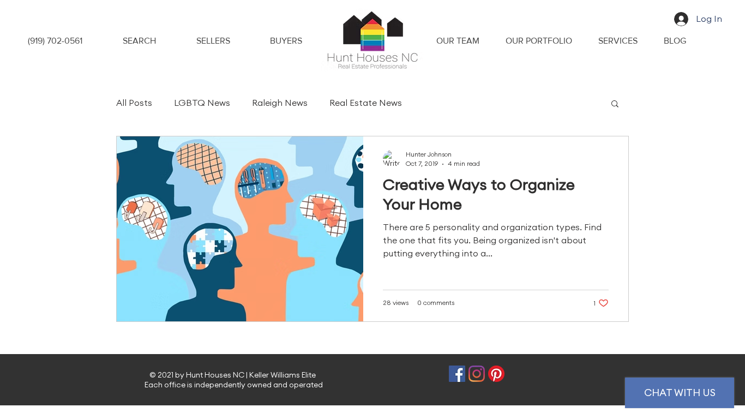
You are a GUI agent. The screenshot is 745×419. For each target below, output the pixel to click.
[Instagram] (476, 374)
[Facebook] (457, 374)
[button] (615, 104)
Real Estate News (365, 103)
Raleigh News (280, 103)
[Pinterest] (496, 374)
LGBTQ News (202, 103)
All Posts (134, 103)
